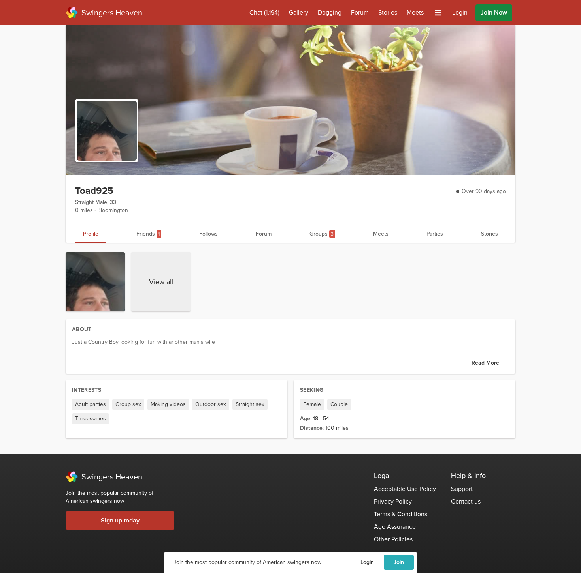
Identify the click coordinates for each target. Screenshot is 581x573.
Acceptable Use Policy (405, 488)
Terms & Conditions (400, 514)
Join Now (494, 12)
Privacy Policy (393, 501)
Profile (90, 234)
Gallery (298, 12)
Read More (485, 363)
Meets (415, 12)
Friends (148, 234)
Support (462, 488)
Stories (387, 12)
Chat (264, 12)
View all (161, 282)
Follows (208, 234)
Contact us (466, 501)
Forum (360, 12)
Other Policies (393, 539)
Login (367, 562)
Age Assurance (395, 526)
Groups (321, 234)
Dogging (329, 12)
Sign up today (120, 520)
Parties (434, 234)
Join (399, 562)
